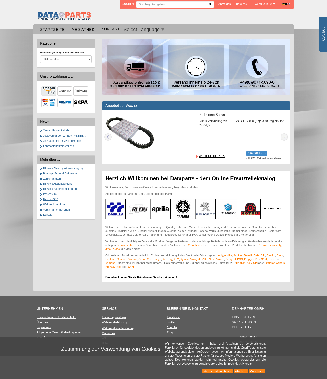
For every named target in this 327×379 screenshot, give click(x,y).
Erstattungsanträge (114, 317)
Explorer (110, 259)
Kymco (184, 259)
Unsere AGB (50, 199)
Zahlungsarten (52, 178)
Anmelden (224, 4)
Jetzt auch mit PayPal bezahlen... (63, 140)
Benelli (248, 255)
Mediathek (83, 30)
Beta (256, 255)
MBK (205, 259)
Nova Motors (216, 259)
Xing (170, 332)
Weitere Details (212, 156)
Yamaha (110, 263)
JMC (108, 249)
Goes (150, 259)
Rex (257, 259)
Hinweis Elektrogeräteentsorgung (63, 168)
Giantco (132, 259)
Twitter (171, 322)
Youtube (172, 327)
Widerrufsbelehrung (55, 204)
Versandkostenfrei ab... (57, 130)
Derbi (280, 255)
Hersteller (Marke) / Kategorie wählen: (62, 52)
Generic (121, 259)
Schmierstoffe (125, 245)
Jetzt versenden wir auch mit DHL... (64, 135)
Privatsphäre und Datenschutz (61, 173)
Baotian (238, 255)
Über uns (42, 322)
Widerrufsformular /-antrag (118, 328)
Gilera (142, 259)
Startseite (52, 30)
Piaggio (249, 259)
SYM (264, 259)
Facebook (173, 317)
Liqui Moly (275, 245)
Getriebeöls (195, 245)
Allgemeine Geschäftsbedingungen (59, 332)
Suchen (128, 4)
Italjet (158, 259)
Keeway (167, 259)
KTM (176, 259)
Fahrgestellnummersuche (58, 146)
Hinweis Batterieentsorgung (60, 189)
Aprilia (228, 255)
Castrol (263, 245)
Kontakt (110, 29)
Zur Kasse (241, 4)
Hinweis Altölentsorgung (58, 183)
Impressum (50, 194)
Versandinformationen (56, 209)
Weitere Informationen (218, 371)
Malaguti (195, 259)
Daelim (270, 255)
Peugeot (231, 259)
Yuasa (116, 249)
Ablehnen (241, 371)
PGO (240, 259)
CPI (263, 255)
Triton (271, 259)
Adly (220, 255)
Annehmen (257, 371)
